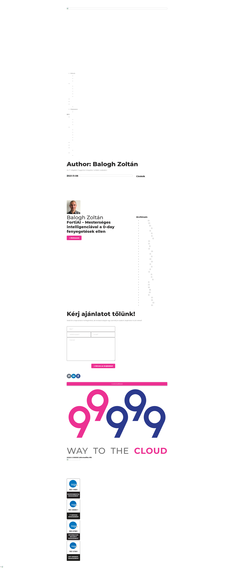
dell (147, 186)
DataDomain (140, 186)
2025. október (144, 231)
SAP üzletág (78, 96)
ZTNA (152, 212)
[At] (69, 376)
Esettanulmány (151, 189)
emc (144, 189)
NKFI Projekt (78, 112)
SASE (157, 203)
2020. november (145, 300)
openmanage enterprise (160, 200)
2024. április (144, 244)
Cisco (160, 180)
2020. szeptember (146, 303)
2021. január (144, 295)
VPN (138, 209)
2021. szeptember (146, 279)
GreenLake (161, 189)
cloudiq (143, 184)
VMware (162, 206)
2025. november (145, 228)
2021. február (144, 292)
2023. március (144, 259)
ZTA (148, 212)
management (154, 198)
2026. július (143, 220)
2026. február (144, 226)
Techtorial (156, 206)
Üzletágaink (74, 83)
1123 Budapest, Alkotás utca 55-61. (78, 373)
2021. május (144, 285)
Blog (71, 101)
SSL (150, 206)
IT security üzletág (80, 94)
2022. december (145, 261)
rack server (139, 203)
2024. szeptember (146, 238)
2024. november (145, 236)
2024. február (144, 246)
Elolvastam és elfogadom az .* (89, 362)
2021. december (145, 274)
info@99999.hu (72, 381)
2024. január (144, 249)
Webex (156, 208)
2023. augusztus (145, 256)
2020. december (145, 297)
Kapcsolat (73, 104)
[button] (117, 114)
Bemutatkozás (79, 76)
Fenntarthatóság (79, 81)
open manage (149, 200)
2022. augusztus (145, 267)
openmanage (140, 200)
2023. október (144, 254)
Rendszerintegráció (149, 203)
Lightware (146, 198)
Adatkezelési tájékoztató (75, 562)
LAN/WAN (139, 198)
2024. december (145, 233)
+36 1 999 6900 (72, 3)
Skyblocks (141, 206)
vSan (142, 209)
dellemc (154, 186)
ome (164, 198)
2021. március (144, 290)
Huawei (146, 192)
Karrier (72, 99)
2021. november (145, 277)
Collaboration (156, 183)
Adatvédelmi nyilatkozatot (98, 362)
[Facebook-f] (78, 376)
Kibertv (164, 195)
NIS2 (160, 198)
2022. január (144, 272)
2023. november (145, 251)
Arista (138, 181)
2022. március (144, 269)
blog (153, 181)
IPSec (153, 192)
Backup (148, 181)
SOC (147, 206)
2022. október (144, 264)
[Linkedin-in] (73, 376)
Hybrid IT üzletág (79, 89)
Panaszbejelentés (80, 107)
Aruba (143, 181)
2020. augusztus (145, 305)
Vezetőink (77, 78)
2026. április (144, 223)
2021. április (144, 287)
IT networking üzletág (81, 91)
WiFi (141, 211)
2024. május (144, 241)
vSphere (147, 209)
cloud (138, 184)
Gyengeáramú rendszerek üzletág (85, 86)
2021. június (144, 282)
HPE (139, 192)
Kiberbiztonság (157, 195)
